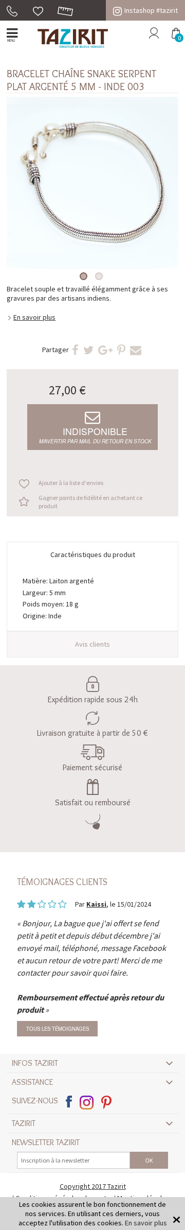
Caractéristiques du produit (92, 554)
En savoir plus (34, 317)
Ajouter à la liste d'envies (71, 483)
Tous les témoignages (57, 1028)
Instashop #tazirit (151, 10)
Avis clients (92, 644)
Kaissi (96, 904)
